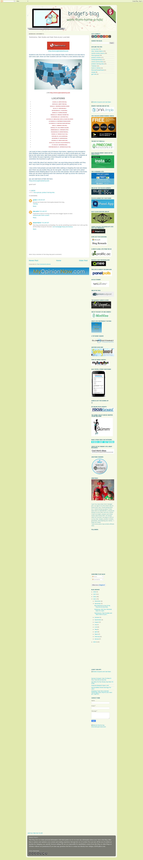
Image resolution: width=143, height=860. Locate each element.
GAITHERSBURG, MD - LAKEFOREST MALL (59, 116)
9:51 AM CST (43, 211)
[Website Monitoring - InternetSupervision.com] (102, 727)
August (97, 622)
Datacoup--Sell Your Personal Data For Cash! (103, 609)
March (96, 634)
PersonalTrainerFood (97, 70)
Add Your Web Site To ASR (35, 833)
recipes (93, 72)
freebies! (94, 66)
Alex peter (36, 211)
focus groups (37, 192)
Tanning (35, 204)
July (96, 624)
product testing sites (48, 192)
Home (58, 260)
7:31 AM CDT (45, 222)
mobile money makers (97, 53)
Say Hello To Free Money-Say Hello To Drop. (102, 682)
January (97, 639)
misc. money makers (97, 51)
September (98, 620)
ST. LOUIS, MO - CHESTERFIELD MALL (59, 144)
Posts (95, 576)
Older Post (83, 260)
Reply (34, 206)
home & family (95, 68)
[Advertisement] (59, 281)
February (97, 636)
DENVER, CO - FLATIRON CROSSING (59, 112)
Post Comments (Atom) (44, 264)
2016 (94, 596)
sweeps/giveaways (96, 59)
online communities (97, 61)
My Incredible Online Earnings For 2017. (101, 688)
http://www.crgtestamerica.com (58, 51)
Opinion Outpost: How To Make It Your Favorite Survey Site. (101, 679)
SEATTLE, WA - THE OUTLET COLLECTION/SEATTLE (59, 142)
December (98, 601)
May (96, 629)
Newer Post (33, 260)
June (96, 627)
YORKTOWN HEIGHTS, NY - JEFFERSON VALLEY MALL (59, 146)
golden (35, 200)
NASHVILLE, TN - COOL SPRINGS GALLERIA (60, 127)
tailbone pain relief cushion (41, 215)
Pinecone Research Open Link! (100, 685)
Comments (96, 579)
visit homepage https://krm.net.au (62, 226)
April (96, 632)
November (98, 603)
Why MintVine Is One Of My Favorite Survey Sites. (102, 606)
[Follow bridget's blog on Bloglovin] (98, 585)
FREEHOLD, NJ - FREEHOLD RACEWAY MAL (60, 114)
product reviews (96, 57)
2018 (94, 592)
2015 (94, 599)
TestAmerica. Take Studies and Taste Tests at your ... (103, 613)
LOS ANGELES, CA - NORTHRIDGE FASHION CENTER (59, 121)
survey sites (94, 49)
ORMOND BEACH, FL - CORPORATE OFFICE (59, 129)
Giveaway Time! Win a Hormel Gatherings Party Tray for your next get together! (101, 692)
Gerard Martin (37, 222)
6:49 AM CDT (41, 200)
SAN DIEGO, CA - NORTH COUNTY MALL (59, 140)
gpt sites (94, 74)
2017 (94, 594)
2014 (94, 642)
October (97, 617)
